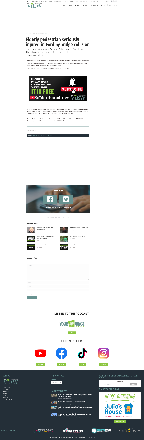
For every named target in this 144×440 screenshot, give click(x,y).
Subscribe (120, 381)
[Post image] (31, 230)
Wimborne (70, 411)
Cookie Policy (91, 437)
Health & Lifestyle (68, 404)
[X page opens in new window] (116, 1)
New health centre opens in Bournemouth (71, 402)
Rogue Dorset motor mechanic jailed (79, 228)
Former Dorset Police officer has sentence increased (45, 237)
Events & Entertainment (63, 411)
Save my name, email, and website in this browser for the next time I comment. (45, 294)
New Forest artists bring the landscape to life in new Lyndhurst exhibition (75, 395)
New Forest (62, 398)
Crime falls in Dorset (75, 245)
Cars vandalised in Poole (43, 245)
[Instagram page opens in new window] (114, 1)
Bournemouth (61, 404)
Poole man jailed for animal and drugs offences (45, 229)
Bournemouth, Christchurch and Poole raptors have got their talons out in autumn (75, 415)
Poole (79, 418)
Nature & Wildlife (73, 418)
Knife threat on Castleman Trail (77, 236)
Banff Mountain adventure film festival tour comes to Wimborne (75, 408)
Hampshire (30, 33)
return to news (45, 33)
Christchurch (66, 418)
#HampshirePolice (47, 135)
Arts (59, 398)
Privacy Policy (82, 437)
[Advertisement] (58, 161)
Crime (27, 33)
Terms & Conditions (66, 437)
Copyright (74, 437)
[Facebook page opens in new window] (111, 1)
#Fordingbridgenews (36, 135)
